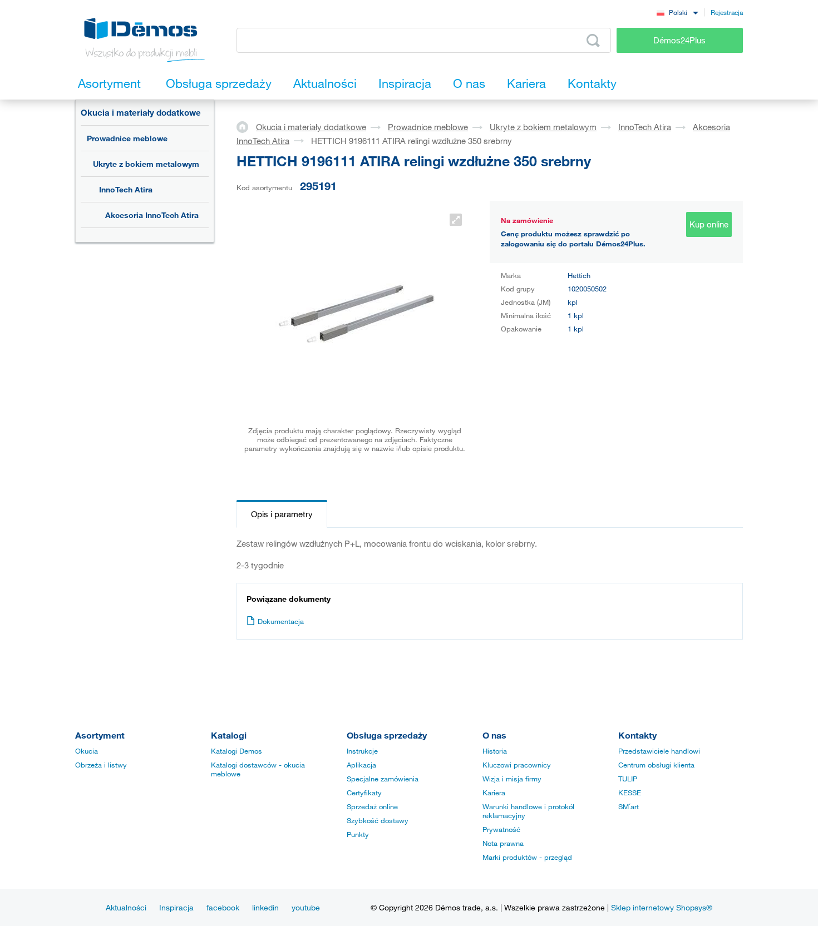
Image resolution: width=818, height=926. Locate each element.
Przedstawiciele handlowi (659, 750)
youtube (306, 907)
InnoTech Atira (125, 189)
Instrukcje (362, 750)
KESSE (629, 792)
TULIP (627, 778)
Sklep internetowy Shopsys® (661, 907)
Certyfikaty (364, 792)
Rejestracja (727, 12)
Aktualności (126, 907)
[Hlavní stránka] (246, 126)
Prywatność (501, 829)
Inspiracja (176, 907)
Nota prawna (503, 843)
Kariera (493, 792)
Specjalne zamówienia (382, 778)
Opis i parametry (282, 514)
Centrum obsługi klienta (656, 764)
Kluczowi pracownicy (516, 764)
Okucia (86, 750)
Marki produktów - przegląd (527, 857)
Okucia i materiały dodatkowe (141, 112)
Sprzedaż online (372, 806)
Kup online (708, 224)
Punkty (358, 834)
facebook (222, 907)
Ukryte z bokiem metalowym (146, 164)
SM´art (628, 806)
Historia (494, 750)
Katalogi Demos (236, 750)
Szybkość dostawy (377, 820)
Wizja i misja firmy (511, 778)
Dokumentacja (281, 621)
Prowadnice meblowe (127, 138)
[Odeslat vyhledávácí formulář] (593, 40)
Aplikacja (361, 764)
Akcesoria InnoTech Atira (152, 215)
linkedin (265, 907)
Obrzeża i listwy (101, 764)
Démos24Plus (679, 40)
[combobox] (677, 12)
